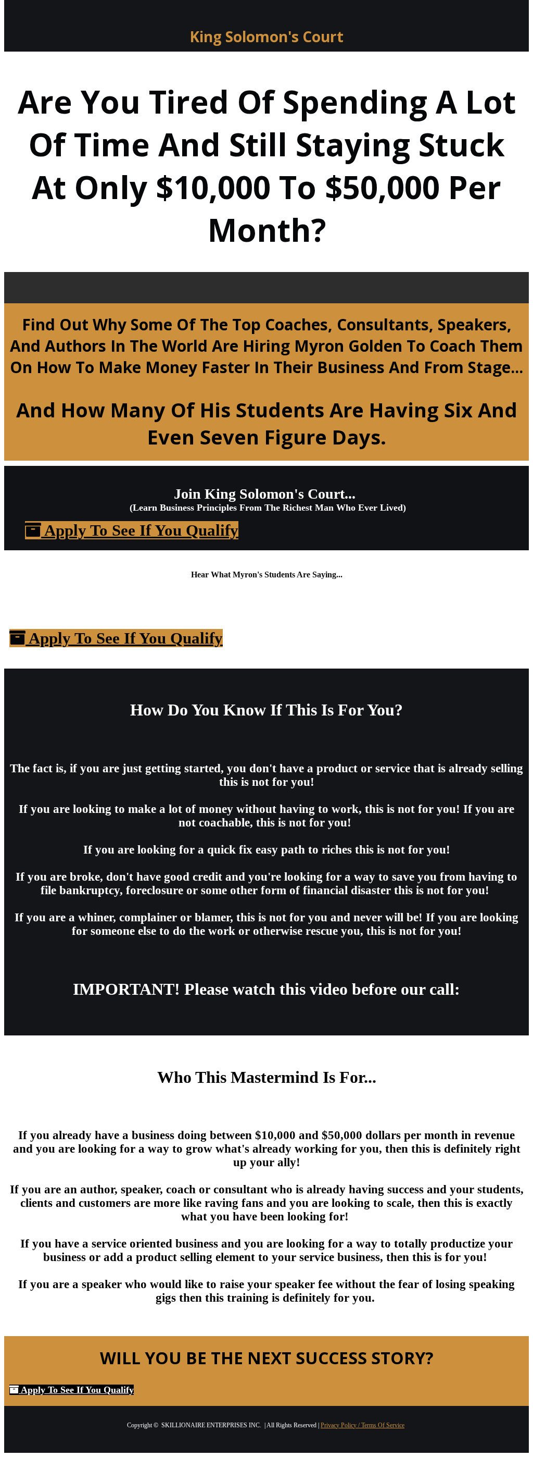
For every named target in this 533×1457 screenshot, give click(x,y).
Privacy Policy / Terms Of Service (362, 1425)
